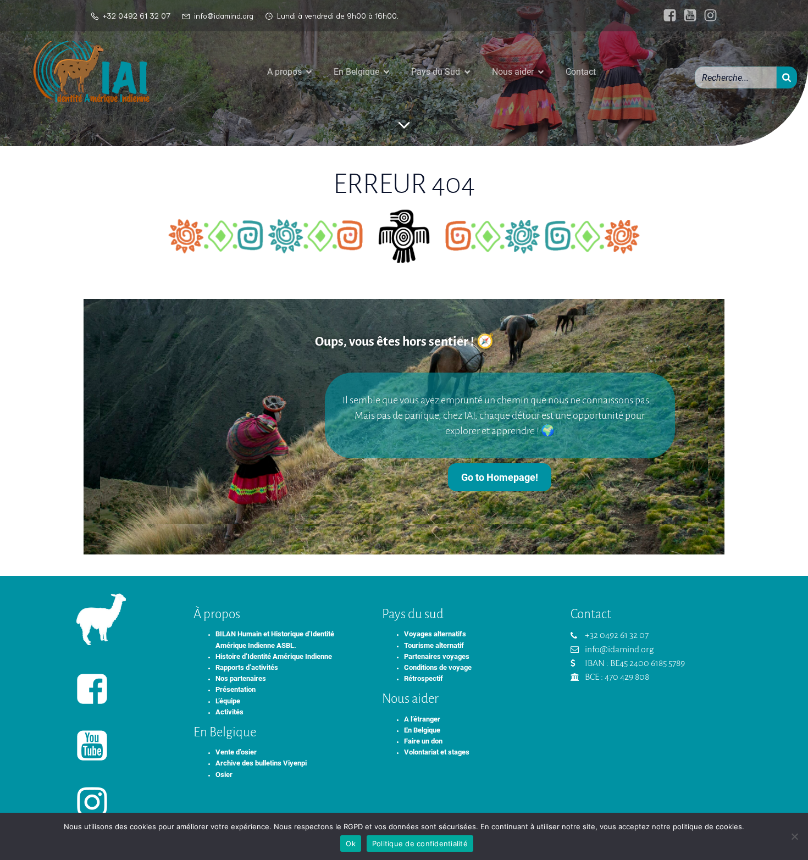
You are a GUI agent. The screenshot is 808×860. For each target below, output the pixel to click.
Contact (581, 71)
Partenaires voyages (436, 656)
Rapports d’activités (246, 667)
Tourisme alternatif (434, 645)
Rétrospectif (423, 678)
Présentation (235, 689)
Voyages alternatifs (435, 634)
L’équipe (227, 701)
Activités (229, 712)
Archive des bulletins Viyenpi (261, 763)
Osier (224, 774)
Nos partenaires (240, 678)
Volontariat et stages (436, 752)
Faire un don (423, 741)
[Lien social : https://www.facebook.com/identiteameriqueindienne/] (667, 15)
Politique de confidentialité (420, 843)
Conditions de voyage (438, 667)
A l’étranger (422, 719)
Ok (351, 843)
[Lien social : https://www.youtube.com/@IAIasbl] (687, 15)
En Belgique (422, 730)
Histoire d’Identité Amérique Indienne (273, 656)
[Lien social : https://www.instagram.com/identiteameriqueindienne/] (708, 15)
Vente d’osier (236, 752)
